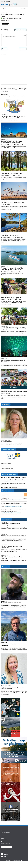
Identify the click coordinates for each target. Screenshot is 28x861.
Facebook (6, 854)
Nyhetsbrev (5, 849)
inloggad (9, 96)
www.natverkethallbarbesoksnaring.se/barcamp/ (13, 506)
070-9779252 (4, 840)
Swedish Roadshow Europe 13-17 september (11, 510)
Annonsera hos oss (6, 851)
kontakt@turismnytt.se (5, 843)
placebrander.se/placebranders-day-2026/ (13, 499)
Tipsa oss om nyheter (5, 832)
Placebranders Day (5, 498)
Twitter (5, 856)
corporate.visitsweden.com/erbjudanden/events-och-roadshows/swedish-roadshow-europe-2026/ (11, 513)
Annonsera (3, 830)
